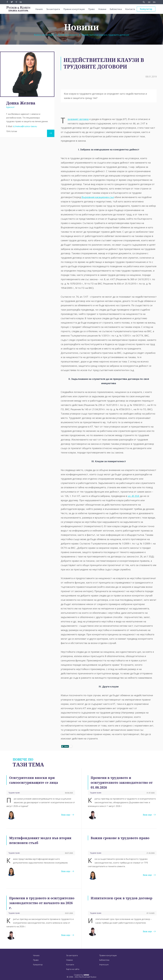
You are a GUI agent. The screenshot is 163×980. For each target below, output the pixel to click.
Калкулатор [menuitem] (146, 9)
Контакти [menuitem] (130, 9)
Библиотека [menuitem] (116, 9)
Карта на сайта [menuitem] (72, 969)
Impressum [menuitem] (104, 964)
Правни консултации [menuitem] (74, 9)
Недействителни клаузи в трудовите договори (105, 34)
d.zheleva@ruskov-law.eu (25, 126)
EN (154, 2)
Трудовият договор (78, 119)
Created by (81, 975)
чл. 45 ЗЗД (133, 495)
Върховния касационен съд (98, 197)
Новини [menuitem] (102, 9)
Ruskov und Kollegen (44, 34)
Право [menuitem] (91, 9)
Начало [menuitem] (39, 9)
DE (149, 2)
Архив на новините (68, 34)
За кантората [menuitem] (53, 9)
